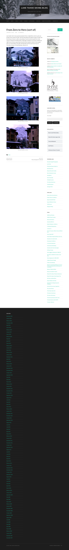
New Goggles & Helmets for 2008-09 (54, 252)
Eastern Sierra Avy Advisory (52, 195)
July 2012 (8, 424)
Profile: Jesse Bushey (51, 262)
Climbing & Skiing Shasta (51, 226)
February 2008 (9, 531)
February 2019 (9, 329)
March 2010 (8, 488)
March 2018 (8, 334)
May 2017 (8, 338)
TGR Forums (49, 204)
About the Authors (50, 219)
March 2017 (8, 343)
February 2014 (9, 384)
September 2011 (9, 447)
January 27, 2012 (10, 32)
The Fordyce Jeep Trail (51, 290)
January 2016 (9, 354)
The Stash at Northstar (51, 293)
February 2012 (9, 436)
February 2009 (9, 503)
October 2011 (9, 445)
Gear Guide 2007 (50, 234)
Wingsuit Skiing (50, 206)
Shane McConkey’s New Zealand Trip (54, 276)
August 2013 (8, 397)
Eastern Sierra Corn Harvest (56, 63)
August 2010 (8, 476)
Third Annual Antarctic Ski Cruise (53, 297)
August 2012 (8, 422)
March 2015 (8, 361)
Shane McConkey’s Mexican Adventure (54, 273)
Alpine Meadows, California (52, 224)
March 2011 (8, 460)
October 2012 (9, 417)
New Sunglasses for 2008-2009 (53, 257)
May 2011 (8, 456)
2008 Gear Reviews (50, 215)
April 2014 (8, 379)
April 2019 (8, 325)
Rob (16, 32)
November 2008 (9, 510)
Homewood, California (51, 241)
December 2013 (9, 388)
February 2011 (9, 463)
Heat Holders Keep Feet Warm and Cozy (54, 236)
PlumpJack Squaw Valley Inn (52, 166)
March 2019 (8, 327)
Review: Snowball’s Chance (52, 271)
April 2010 (8, 485)
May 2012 (8, 429)
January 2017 (9, 347)
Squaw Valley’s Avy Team (51, 280)
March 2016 (8, 350)
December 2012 (9, 413)
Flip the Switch (9, 159)
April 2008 (8, 526)
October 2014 (9, 372)
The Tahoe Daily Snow (51, 182)
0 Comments (21, 32)
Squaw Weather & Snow (51, 201)
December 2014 (9, 368)
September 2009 (9, 494)
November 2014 (9, 370)
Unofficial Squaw (50, 184)
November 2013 (9, 390)
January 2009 (9, 506)
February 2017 (9, 345)
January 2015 (9, 365)
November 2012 (9, 415)
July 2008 (8, 519)
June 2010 (8, 481)
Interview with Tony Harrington (53, 247)
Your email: (49, 115)
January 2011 (9, 465)
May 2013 (8, 402)
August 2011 (8, 449)
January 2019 (9, 332)
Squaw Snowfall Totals (51, 199)
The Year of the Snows (51, 295)
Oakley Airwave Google (51, 260)
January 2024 (9, 318)
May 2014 (8, 377)
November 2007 (9, 537)
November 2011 (9, 442)
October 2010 (9, 472)
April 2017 (8, 341)
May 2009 (8, 497)
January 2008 (9, 533)
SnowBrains (49, 175)
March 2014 (8, 381)
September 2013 (9, 395)
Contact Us (49, 228)
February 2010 (9, 490)
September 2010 (9, 474)
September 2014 (9, 374)
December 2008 (9, 508)
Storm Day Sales (50, 177)
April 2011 (8, 458)
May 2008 (8, 524)
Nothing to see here (54, 61)
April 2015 (8, 359)
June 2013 (8, 399)
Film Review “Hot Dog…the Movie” (53, 70)
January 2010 (9, 492)
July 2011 (8, 451)
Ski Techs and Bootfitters (51, 278)
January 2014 (9, 386)
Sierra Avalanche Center (51, 173)
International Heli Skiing (51, 245)
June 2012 (8, 426)
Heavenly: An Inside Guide (52, 238)
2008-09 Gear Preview (51, 217)
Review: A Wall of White (51, 269)
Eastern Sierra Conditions (52, 197)
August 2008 (8, 517)
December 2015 (9, 356)
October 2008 (9, 512)
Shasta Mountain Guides (51, 170)
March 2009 (8, 501)
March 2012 (8, 433)
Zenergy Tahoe (50, 186)
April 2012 (8, 431)
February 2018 (9, 336)
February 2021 (9, 320)
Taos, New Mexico (50, 288)
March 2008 (8, 528)
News (9, 154)
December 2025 (9, 316)
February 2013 (9, 408)
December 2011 (9, 440)
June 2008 (8, 522)
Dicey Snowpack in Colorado (37, 159)
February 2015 (9, 363)
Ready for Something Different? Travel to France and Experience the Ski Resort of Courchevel (54, 266)
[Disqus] (24, 175)
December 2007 (9, 535)
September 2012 (9, 420)
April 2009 (8, 499)
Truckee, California (50, 302)
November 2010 (9, 469)
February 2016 (9, 352)
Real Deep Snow (50, 168)
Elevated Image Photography (52, 161)
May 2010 (8, 483)
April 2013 (8, 404)
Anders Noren (57, 545)
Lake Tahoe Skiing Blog (34, 8)
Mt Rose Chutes (50, 250)
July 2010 (8, 479)
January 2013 (9, 411)
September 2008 (9, 515)
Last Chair (49, 164)
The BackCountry (50, 179)
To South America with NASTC (52, 299)
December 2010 (9, 467)
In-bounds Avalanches (51, 243)
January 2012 (9, 438)
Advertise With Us (50, 221)
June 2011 (8, 454)
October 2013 (9, 393)
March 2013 (8, 406)
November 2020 (9, 322)
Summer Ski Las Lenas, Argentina (53, 286)
